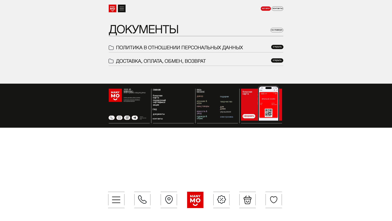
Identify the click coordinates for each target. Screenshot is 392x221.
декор (200, 96)
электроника (226, 117)
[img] (268, 102)
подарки (224, 97)
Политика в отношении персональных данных (179, 48)
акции (156, 105)
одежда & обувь (202, 118)
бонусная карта (157, 97)
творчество (226, 102)
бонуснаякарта (247, 93)
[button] (116, 200)
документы (158, 114)
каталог (266, 9)
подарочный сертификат (159, 101)
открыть (277, 47)
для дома (223, 108)
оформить (248, 116)
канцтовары (203, 106)
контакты (278, 9)
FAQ (155, 110)
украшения (225, 112)
